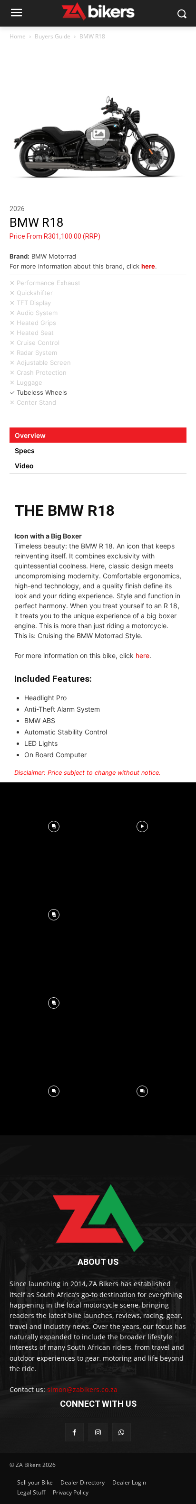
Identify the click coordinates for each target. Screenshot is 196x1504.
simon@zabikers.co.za (82, 1389)
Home (18, 36)
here (148, 266)
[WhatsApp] (121, 1432)
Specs (25, 450)
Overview (30, 435)
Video (24, 466)
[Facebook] (74, 1432)
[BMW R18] (98, 134)
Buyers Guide (52, 36)
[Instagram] (97, 1432)
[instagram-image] (54, 826)
